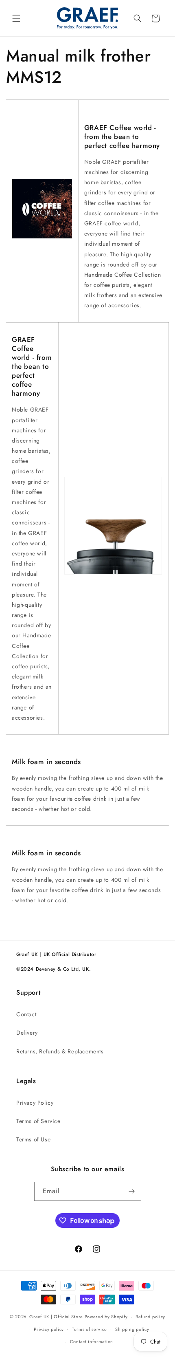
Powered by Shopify (106, 1316)
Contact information (91, 1341)
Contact (26, 1014)
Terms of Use (33, 1139)
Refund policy (150, 1316)
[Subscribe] (132, 1191)
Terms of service (89, 1329)
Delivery (27, 1033)
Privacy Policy (34, 1103)
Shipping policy (132, 1329)
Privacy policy (49, 1329)
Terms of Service (38, 1121)
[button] (16, 18)
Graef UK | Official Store (56, 1316)
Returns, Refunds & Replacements (60, 1051)
